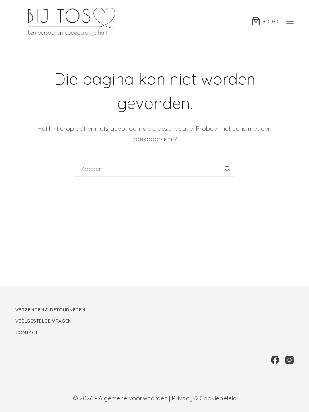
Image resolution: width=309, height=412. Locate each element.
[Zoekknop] (227, 168)
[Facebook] (275, 360)
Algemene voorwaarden (133, 398)
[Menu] (290, 21)
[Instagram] (289, 360)
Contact (26, 332)
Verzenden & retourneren (50, 310)
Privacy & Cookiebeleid (204, 398)
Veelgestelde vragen (43, 321)
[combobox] (146, 169)
